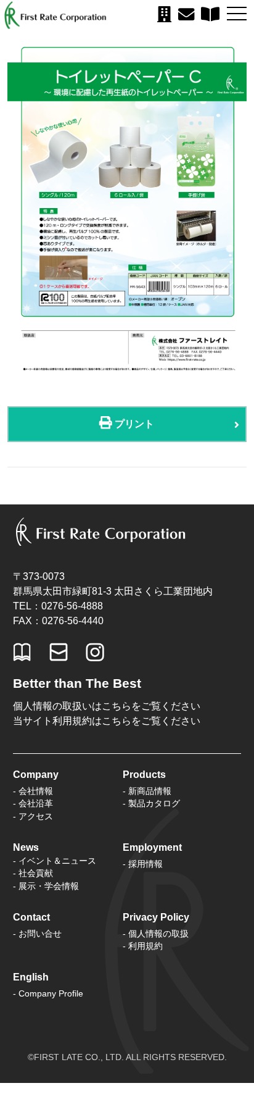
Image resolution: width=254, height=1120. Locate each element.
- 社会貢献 (33, 873)
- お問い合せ (37, 933)
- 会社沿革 (33, 803)
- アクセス (33, 816)
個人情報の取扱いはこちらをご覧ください (106, 706)
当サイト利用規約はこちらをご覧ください (106, 721)
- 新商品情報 (147, 791)
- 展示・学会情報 (46, 886)
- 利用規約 (143, 946)
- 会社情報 (33, 791)
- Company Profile (48, 993)
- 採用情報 (143, 864)
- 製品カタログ (151, 803)
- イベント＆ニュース (54, 861)
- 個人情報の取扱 (156, 933)
